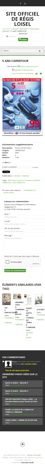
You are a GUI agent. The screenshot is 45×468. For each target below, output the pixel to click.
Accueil (15, 29)
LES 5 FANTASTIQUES (6, 310)
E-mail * (7, 221)
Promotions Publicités (32, 180)
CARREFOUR (6, 183)
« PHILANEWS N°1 (29, 190)
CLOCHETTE (38, 309)
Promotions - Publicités (20, 176)
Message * (8, 235)
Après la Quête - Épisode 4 (16, 391)
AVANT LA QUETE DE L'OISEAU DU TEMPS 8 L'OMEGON (28, 317)
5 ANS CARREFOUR (18, 183)
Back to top (22, 444)
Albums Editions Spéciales (20, 422)
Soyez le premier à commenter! (23, 73)
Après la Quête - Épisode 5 (16, 383)
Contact (28, 364)
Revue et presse (18, 180)
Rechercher (23, 34)
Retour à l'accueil (33, 455)
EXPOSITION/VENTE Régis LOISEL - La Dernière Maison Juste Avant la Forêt (21, 400)
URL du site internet (12, 228)
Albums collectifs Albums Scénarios (23, 414)
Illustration (24, 29)
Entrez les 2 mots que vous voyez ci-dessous (21, 256)
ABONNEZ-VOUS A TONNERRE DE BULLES (17, 308)
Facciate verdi (27, 462)
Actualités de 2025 (17, 385)
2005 (9, 180)
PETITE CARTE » (9, 193)
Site (34, 364)
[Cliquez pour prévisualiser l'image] (22, 106)
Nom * (7, 214)
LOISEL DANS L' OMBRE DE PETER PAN (21, 420)
